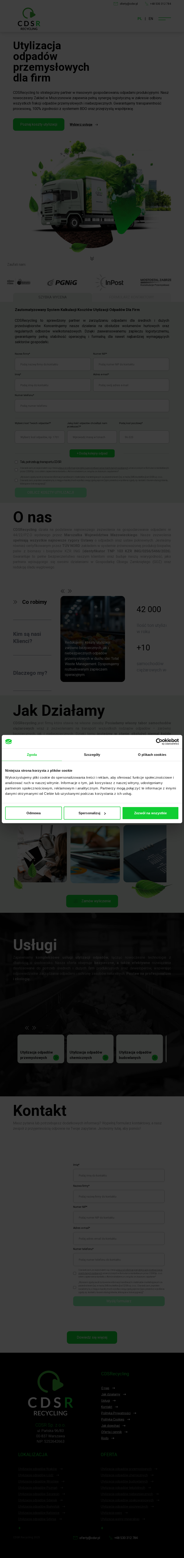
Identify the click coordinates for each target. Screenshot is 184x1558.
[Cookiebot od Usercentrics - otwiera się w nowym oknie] (159, 741)
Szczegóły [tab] (92, 754)
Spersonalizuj (89, 813)
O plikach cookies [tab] (152, 754)
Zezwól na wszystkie (150, 813)
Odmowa (33, 813)
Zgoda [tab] (32, 754)
